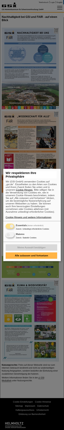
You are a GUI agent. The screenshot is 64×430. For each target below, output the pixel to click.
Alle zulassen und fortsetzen (31, 255)
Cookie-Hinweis (24, 189)
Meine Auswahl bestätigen (31, 247)
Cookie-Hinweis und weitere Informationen (28, 217)
